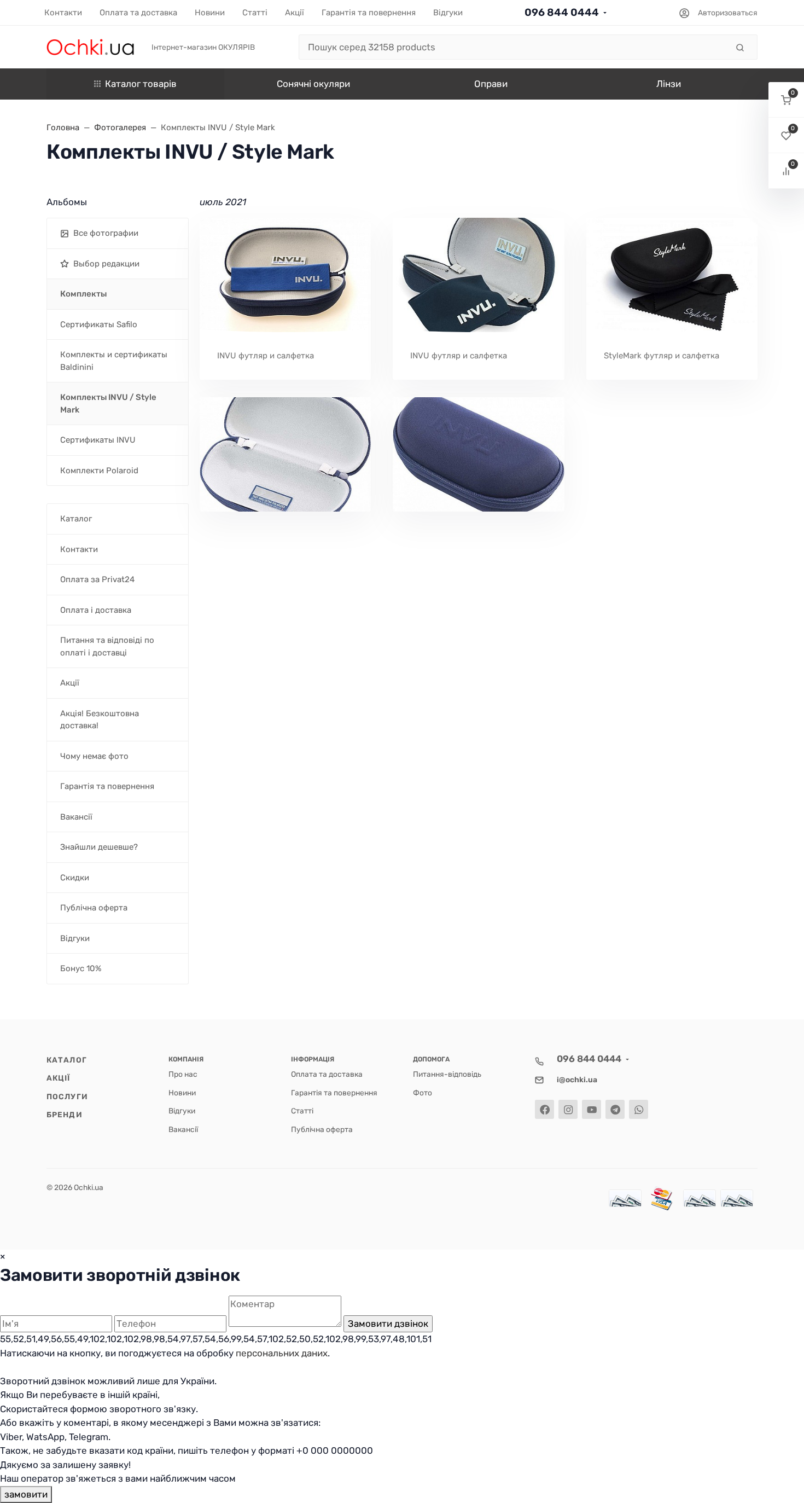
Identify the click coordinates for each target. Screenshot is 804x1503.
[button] (786, 100)
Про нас (182, 1074)
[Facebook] (544, 1109)
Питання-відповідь (447, 1074)
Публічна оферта (322, 1129)
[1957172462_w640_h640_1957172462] (672, 275)
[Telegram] (615, 1109)
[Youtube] (591, 1109)
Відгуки (181, 1110)
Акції (58, 1077)
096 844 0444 (562, 12)
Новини (182, 1092)
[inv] (478, 454)
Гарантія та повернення (334, 1092)
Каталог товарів (141, 83)
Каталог (66, 1059)
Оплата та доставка (327, 1074)
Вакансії (183, 1129)
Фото (422, 1092)
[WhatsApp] (638, 1109)
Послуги (67, 1096)
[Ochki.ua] (90, 47)
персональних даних (282, 1353)
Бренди (64, 1114)
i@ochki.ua (577, 1079)
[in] (285, 454)
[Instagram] (568, 1109)
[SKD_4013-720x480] (285, 275)
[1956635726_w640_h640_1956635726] (478, 275)
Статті (302, 1110)
